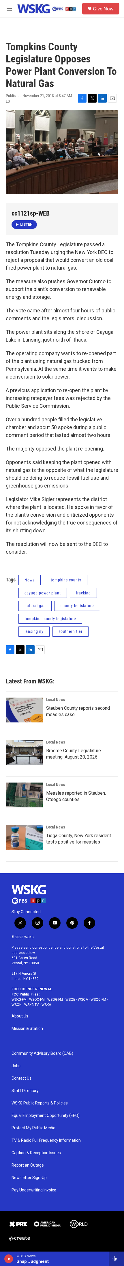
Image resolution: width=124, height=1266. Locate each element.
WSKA (46, 1005)
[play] (8, 1259)
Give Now (103, 8)
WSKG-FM (19, 1000)
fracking (83, 593)
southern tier (70, 631)
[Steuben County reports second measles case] (24, 710)
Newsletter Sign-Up (29, 1178)
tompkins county (66, 580)
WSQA (83, 1000)
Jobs (16, 1066)
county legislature (77, 605)
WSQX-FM (37, 1000)
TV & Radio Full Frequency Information (46, 1140)
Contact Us (21, 1078)
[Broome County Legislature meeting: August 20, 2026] (24, 752)
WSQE (70, 1000)
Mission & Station (27, 1028)
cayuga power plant (43, 593)
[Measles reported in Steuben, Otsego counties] (24, 795)
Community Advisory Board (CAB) (42, 1053)
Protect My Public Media (33, 1128)
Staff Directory (25, 1091)
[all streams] (116, 1259)
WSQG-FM (55, 1000)
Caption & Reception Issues (36, 1153)
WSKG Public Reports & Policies (40, 1103)
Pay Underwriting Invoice (34, 1190)
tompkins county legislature (50, 618)
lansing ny (34, 631)
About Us (20, 1016)
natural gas (35, 605)
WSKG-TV (31, 1005)
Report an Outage (28, 1165)
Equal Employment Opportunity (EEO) (46, 1115)
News (30, 580)
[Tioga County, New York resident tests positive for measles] (24, 837)
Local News (55, 699)
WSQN (17, 1005)
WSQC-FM (98, 1000)
